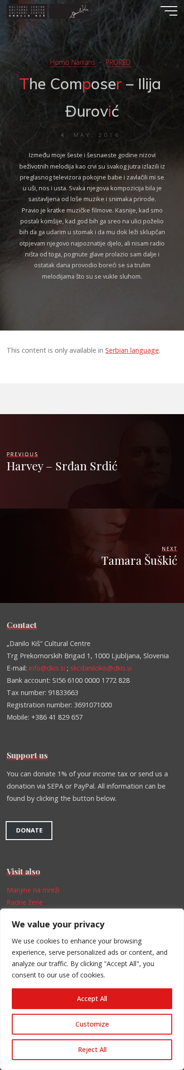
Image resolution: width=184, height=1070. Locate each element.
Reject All (92, 1049)
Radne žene (25, 902)
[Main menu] (168, 11)
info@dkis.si (47, 667)
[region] (92, 989)
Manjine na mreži (33, 889)
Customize (92, 1023)
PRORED (118, 62)
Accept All (92, 998)
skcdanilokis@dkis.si (101, 667)
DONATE (29, 830)
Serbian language (132, 350)
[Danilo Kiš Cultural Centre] (48, 10)
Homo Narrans (72, 62)
